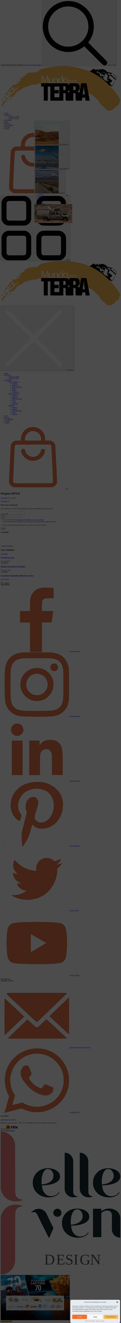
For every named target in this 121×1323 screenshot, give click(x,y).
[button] (117, 1302)
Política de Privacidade (90, 1320)
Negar (95, 1317)
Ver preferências (111, 1317)
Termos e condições (100, 1320)
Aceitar (79, 1317)
